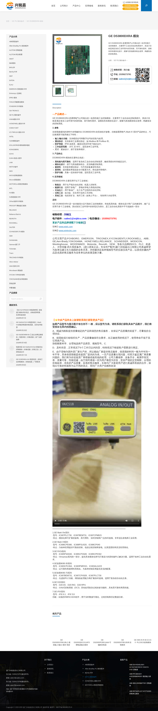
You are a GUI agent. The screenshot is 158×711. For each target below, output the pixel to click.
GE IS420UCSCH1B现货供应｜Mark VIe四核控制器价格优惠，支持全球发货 (29, 324)
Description (56, 108)
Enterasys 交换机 (15, 93)
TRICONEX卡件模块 (16, 257)
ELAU (11, 85)
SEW (10, 236)
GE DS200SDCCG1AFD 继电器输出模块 (82, 642)
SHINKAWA (13, 240)
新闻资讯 (50, 669)
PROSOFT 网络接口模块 (17, 206)
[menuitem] (53, 5)
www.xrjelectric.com (67, 231)
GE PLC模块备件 (120, 60)
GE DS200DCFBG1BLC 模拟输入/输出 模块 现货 (61, 642)
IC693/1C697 (13, 128)
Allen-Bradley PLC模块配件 (19, 46)
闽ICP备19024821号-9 (64, 707)
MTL (10, 188)
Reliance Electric (15, 214)
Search (40, 298)
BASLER (12, 67)
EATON (11, 80)
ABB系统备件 (14, 41)
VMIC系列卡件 (14, 266)
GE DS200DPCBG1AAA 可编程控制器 (102, 642)
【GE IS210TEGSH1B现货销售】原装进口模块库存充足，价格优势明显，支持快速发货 (29, 312)
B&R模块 (12, 63)
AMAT (11, 59)
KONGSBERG (14, 149)
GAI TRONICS (14, 110)
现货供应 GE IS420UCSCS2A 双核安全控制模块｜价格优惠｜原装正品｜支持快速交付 (29, 349)
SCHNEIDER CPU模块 (17, 231)
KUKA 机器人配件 (15, 158)
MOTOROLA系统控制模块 (18, 184)
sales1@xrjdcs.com (128, 79)
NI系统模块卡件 (15, 197)
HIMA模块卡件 (14, 119)
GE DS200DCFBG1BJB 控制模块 (122, 642)
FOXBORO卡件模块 (16, 106)
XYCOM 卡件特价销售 (17, 275)
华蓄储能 (12, 288)
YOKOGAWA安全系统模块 (18, 279)
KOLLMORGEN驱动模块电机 (19, 145)
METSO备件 (13, 167)
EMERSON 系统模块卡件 (18, 89)
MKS (11, 171)
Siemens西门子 (14, 244)
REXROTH (12, 218)
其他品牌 (12, 283)
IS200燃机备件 (14, 141)
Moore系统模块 (15, 180)
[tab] (56, 106)
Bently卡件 (13, 72)
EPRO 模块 (13, 98)
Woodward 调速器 (16, 270)
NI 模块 (12, 193)
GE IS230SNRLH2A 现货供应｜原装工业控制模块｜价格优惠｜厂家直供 (29, 360)
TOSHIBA (12, 249)
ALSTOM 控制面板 (15, 50)
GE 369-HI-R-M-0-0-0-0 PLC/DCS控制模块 (143, 641)
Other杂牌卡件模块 (16, 201)
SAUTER (12, 227)
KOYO (11, 154)
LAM (11, 162)
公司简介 (50, 664)
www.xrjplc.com (66, 227)
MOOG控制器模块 (15, 175)
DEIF (11, 76)
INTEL (11, 136)
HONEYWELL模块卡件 (17, 123)
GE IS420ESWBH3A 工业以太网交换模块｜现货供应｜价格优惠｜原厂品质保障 (29, 337)
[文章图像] (11, 311)
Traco (11, 253)
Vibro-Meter (13, 262)
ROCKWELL (13, 223)
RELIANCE (13, 210)
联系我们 (50, 673)
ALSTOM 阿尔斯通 (15, 54)
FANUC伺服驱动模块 (16, 102)
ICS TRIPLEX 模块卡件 (17, 132)
